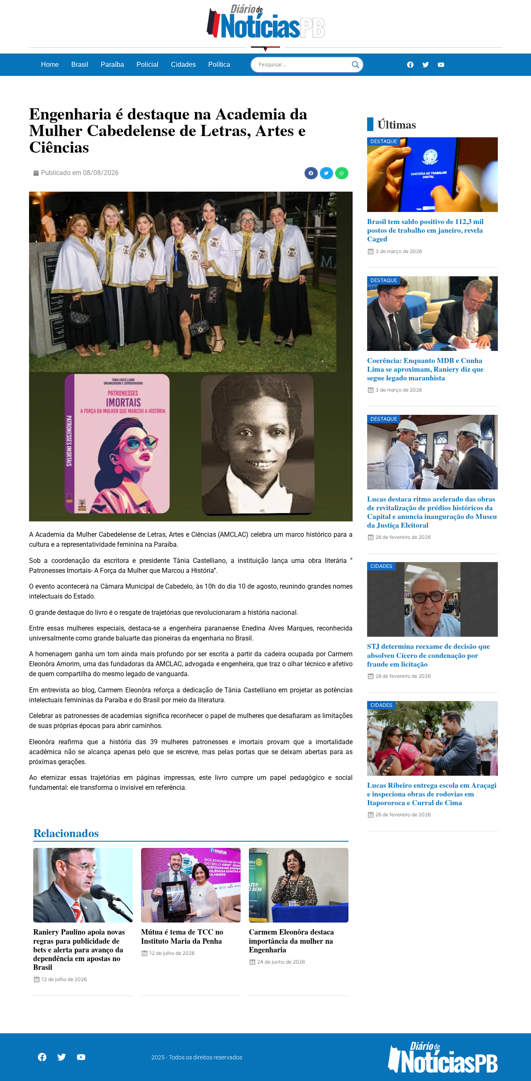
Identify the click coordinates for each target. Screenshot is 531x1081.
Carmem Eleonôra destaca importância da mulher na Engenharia (291, 940)
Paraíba (112, 64)
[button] (311, 173)
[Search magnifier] (355, 65)
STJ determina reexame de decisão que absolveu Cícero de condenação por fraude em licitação (428, 654)
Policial (147, 64)
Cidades (183, 64)
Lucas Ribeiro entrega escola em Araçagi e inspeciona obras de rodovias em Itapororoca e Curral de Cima (432, 793)
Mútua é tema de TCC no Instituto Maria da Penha (182, 936)
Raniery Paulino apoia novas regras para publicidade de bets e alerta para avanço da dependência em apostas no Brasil (79, 949)
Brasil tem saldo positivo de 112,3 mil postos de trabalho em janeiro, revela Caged (425, 230)
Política (219, 64)
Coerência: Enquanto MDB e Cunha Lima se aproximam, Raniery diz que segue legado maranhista (425, 369)
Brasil (79, 64)
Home (50, 64)
